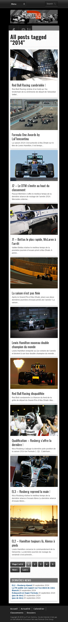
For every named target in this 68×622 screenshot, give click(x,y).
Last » (25, 570)
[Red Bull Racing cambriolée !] (34, 79)
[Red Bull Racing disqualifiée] (34, 388)
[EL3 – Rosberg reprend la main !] (34, 486)
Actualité (25, 608)
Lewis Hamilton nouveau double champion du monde (30, 344)
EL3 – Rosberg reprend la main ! (31, 491)
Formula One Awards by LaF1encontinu (26, 136)
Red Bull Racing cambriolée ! (29, 85)
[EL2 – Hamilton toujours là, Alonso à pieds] (34, 535)
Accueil (14, 608)
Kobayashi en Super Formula (25, 593)
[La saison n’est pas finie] (34, 287)
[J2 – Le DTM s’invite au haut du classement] (34, 180)
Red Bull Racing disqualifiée (28, 393)
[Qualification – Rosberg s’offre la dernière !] (34, 435)
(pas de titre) (17, 595)
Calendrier (39, 608)
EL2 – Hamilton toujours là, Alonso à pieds (33, 543)
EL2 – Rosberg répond (22, 585)
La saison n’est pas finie (26, 293)
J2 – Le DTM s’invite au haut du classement (30, 187)
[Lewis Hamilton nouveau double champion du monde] (34, 337)
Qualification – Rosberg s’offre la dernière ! (31, 442)
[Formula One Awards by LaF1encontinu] (34, 129)
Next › (15, 570)
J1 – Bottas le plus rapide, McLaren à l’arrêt (34, 241)
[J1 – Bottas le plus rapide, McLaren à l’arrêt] (34, 234)
